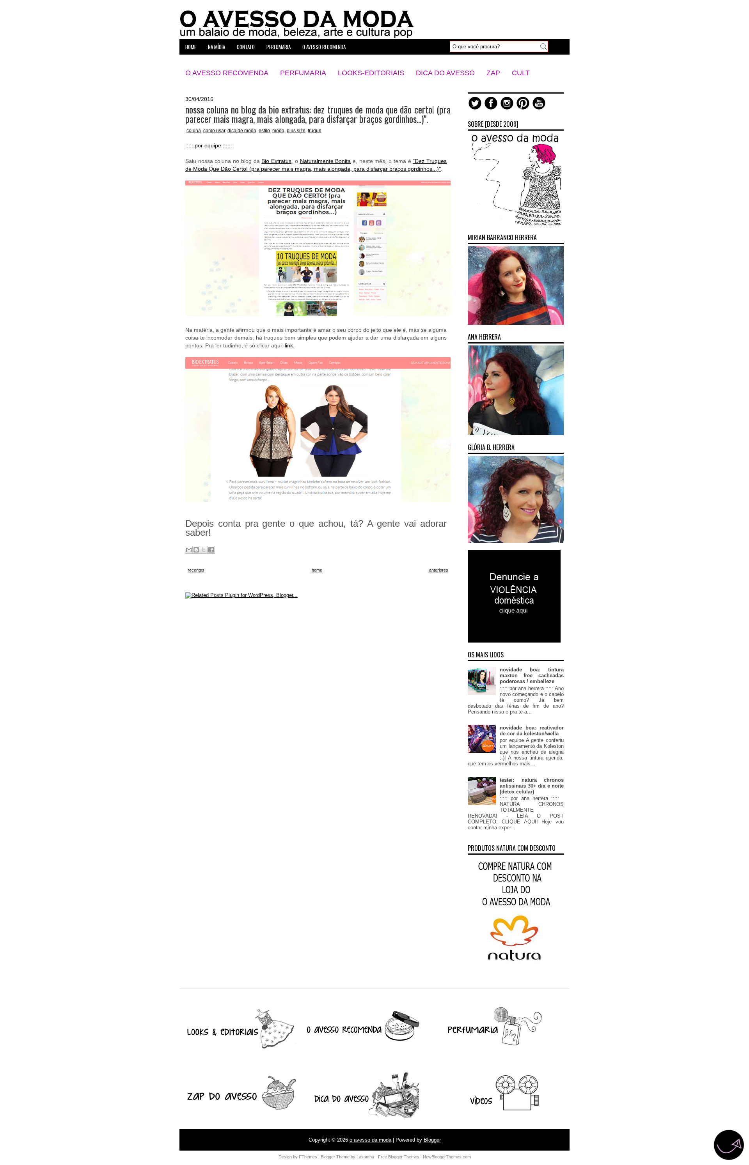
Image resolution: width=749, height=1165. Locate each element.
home (190, 47)
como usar (214, 130)
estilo (264, 130)
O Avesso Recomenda (226, 73)
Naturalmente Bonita (325, 161)
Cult (521, 73)
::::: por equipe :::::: (208, 145)
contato (246, 47)
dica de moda (241, 130)
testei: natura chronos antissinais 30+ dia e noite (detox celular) (532, 786)
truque (314, 130)
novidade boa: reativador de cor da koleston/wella (532, 731)
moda (278, 130)
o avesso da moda (370, 1140)
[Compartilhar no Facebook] (211, 550)
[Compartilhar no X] (204, 550)
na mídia (216, 47)
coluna (193, 130)
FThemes (308, 1156)
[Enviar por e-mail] (189, 550)
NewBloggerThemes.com (447, 1156)
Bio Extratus (276, 161)
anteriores (438, 570)
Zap (493, 73)
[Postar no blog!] (196, 550)
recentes (196, 570)
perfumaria (278, 47)
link (289, 345)
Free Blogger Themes (398, 1156)
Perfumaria (303, 73)
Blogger (432, 1140)
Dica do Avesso (445, 73)
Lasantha (365, 1156)
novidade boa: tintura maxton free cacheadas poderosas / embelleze (532, 675)
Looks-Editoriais (371, 73)
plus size (296, 130)
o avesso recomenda (324, 47)
